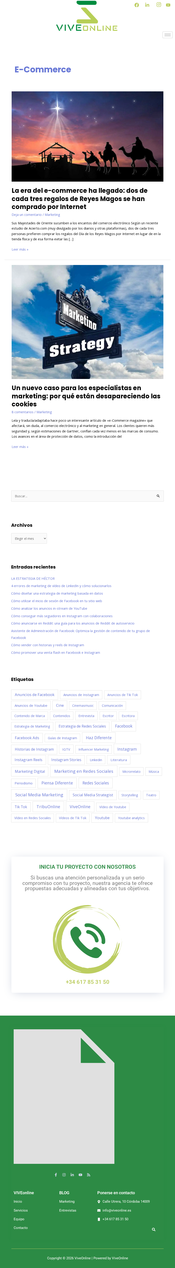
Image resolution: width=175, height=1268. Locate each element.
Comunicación (112, 705)
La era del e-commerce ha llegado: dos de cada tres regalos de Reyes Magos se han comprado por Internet (80, 198)
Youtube (102, 817)
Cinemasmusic (83, 705)
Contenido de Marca (29, 716)
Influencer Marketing (93, 749)
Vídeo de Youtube (112, 807)
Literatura (119, 759)
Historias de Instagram (34, 749)
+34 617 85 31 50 (87, 982)
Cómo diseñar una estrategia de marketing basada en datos (57, 593)
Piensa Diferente (57, 783)
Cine (60, 705)
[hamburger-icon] (167, 35)
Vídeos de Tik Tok (72, 818)
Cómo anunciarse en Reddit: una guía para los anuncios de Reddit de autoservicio (72, 623)
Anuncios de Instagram (81, 694)
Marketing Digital (30, 771)
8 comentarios (22, 412)
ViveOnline (80, 806)
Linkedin (96, 759)
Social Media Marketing (39, 795)
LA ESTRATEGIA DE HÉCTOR (33, 578)
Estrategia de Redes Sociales (82, 726)
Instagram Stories (66, 759)
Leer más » (20, 249)
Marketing (52, 214)
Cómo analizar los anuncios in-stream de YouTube (49, 608)
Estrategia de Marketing (32, 726)
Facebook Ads (27, 737)
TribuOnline (48, 806)
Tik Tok (21, 806)
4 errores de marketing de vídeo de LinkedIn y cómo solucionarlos (61, 585)
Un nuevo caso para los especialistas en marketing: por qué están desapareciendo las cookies (86, 396)
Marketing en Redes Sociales (83, 771)
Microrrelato (131, 771)
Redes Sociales (95, 783)
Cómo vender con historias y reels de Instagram (47, 645)
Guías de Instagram (62, 738)
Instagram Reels (28, 759)
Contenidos (61, 716)
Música (154, 771)
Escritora (128, 716)
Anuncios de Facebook (34, 694)
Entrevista (86, 715)
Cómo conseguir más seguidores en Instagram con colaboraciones (62, 616)
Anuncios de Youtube (31, 705)
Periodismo (24, 783)
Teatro (151, 795)
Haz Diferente (99, 737)
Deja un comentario (27, 214)
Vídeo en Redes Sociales (32, 817)
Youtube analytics (131, 817)
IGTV (66, 749)
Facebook (123, 726)
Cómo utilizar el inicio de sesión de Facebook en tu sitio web (56, 600)
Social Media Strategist (93, 794)
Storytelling (129, 795)
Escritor (108, 716)
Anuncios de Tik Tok (122, 695)
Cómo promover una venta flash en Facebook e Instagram (55, 652)
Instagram (127, 749)
